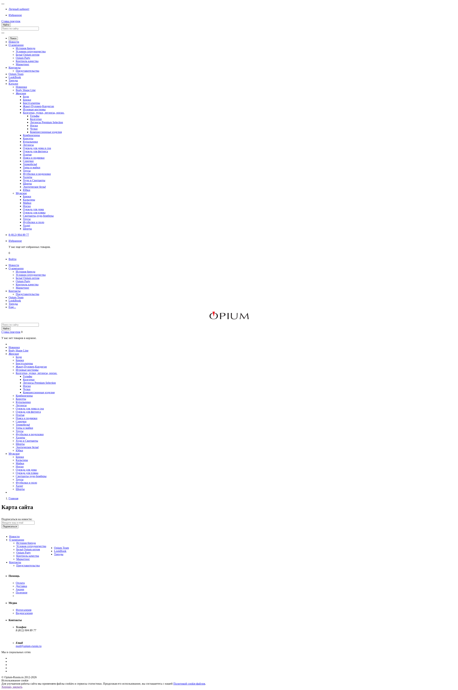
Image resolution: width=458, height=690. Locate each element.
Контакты (15, 67)
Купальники (30, 141)
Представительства (27, 70)
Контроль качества (27, 61)
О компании (16, 45)
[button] (19, 9)
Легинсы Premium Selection (46, 122)
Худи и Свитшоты (34, 180)
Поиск (13, 38)
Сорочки (28, 161)
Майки (27, 202)
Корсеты (28, 138)
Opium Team (16, 74)
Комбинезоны (31, 135)
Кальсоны (29, 199)
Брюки (27, 99)
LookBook (15, 77)
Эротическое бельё (34, 186)
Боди (26, 96)
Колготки (36, 119)
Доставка (21, 586)
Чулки (34, 128)
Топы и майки (31, 167)
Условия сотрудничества (31, 51)
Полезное (21, 592)
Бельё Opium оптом (27, 54)
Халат (26, 225)
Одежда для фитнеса (35, 151)
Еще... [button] (12, 307)
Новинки (21, 86)
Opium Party (23, 57)
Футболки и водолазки (37, 173)
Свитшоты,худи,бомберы (38, 215)
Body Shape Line (26, 90)
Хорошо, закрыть (11, 686)
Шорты (27, 183)
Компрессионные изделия (46, 132)
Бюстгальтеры (31, 103)
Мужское (21, 193)
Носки (34, 125)
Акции (20, 589)
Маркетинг (22, 64)
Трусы (27, 170)
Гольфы (34, 115)
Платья (27, 154)
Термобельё (30, 164)
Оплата (20, 582)
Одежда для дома (33, 209)
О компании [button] (16, 268)
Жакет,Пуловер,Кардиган (38, 106)
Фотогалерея (23, 609)
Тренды (13, 80)
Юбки (26, 190)
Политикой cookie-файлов (189, 683)
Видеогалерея (24, 613)
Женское (21, 93)
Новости (14, 41)
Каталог (13, 83)
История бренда (25, 48)
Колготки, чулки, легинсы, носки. (43, 112)
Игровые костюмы (34, 109)
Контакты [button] (15, 290)
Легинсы (28, 144)
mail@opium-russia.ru (29, 646)
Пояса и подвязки (34, 157)
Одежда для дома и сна (37, 148)
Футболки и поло (33, 222)
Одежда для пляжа (34, 212)
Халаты (27, 177)
